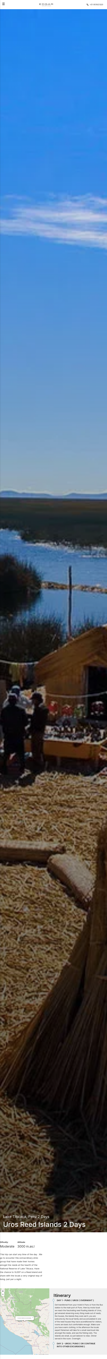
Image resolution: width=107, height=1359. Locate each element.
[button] (32, 1317)
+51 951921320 (96, 5)
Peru (32, 1216)
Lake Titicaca (14, 1216)
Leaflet (36, 1354)
